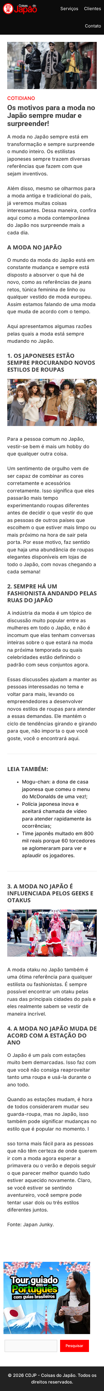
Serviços (69, 8)
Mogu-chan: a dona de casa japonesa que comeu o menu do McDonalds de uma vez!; (56, 789)
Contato (93, 26)
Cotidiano (21, 98)
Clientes (92, 8)
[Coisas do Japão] (20, 8)
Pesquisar (74, 1345)
